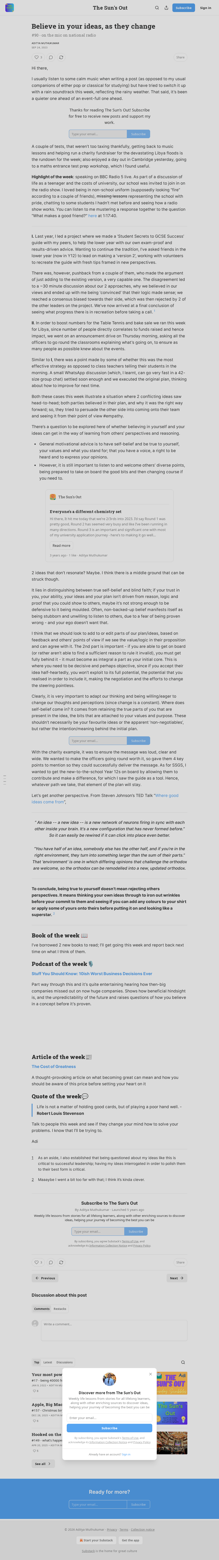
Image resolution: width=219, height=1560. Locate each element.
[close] (150, 1374)
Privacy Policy (141, 1442)
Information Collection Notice (108, 1442)
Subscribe (109, 1428)
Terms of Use (130, 1438)
